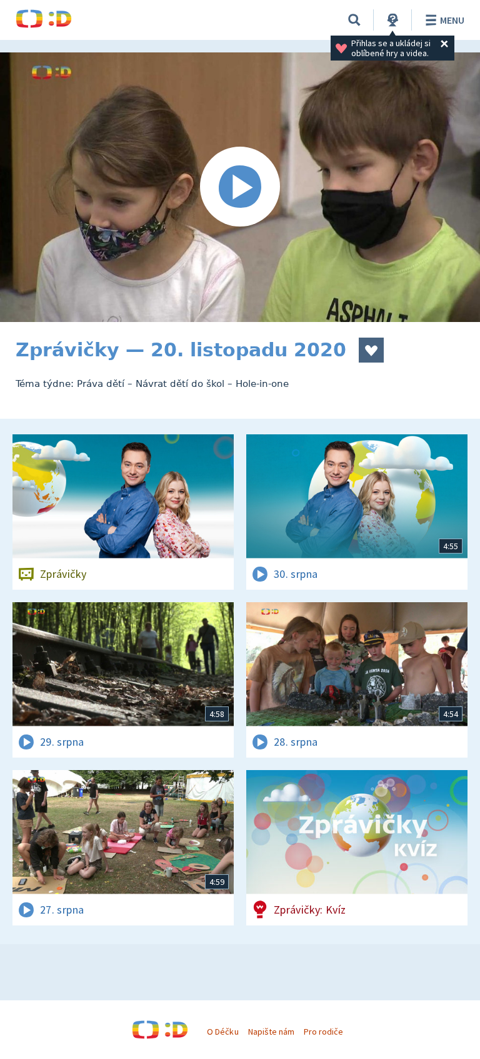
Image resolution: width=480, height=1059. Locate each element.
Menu (452, 20)
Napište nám (271, 1031)
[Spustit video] (240, 187)
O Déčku (222, 1031)
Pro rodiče (323, 1031)
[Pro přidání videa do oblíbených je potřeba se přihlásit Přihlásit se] (371, 350)
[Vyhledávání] (354, 20)
